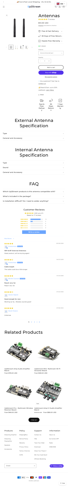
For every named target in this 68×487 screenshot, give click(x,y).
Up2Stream (36, 480)
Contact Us (37, 435)
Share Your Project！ (40, 451)
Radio (51, 443)
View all (34, 420)
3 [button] (34, 322)
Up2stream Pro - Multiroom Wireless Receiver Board (18, 409)
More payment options (51, 77)
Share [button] (42, 94)
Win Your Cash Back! (40, 455)
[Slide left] (6, 47)
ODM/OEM (52, 447)
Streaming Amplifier (10, 435)
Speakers (7, 445)
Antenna (40, 49)
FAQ (35, 439)
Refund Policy (23, 439)
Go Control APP (54, 439)
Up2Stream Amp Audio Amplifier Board (17, 369)
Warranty (22, 443)
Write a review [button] (33, 232)
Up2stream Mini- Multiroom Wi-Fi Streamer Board (47, 369)
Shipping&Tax (23, 435)
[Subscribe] (34, 466)
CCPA (21, 455)
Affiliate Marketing (40, 459)
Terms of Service (24, 451)
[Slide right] (32, 47)
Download (37, 447)
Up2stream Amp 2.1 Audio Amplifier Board (48, 409)
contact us (42, 84)
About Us (52, 435)
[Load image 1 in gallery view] (11, 47)
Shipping (40, 25)
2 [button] (31, 322)
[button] (4, 7)
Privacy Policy (23, 447)
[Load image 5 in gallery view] (27, 47)
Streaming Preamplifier (8, 440)
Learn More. (50, 90)
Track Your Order (39, 443)
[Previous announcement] (3, 2)
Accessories (8, 449)
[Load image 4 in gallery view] (22, 47)
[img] (8, 244)
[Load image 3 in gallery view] (16, 47)
